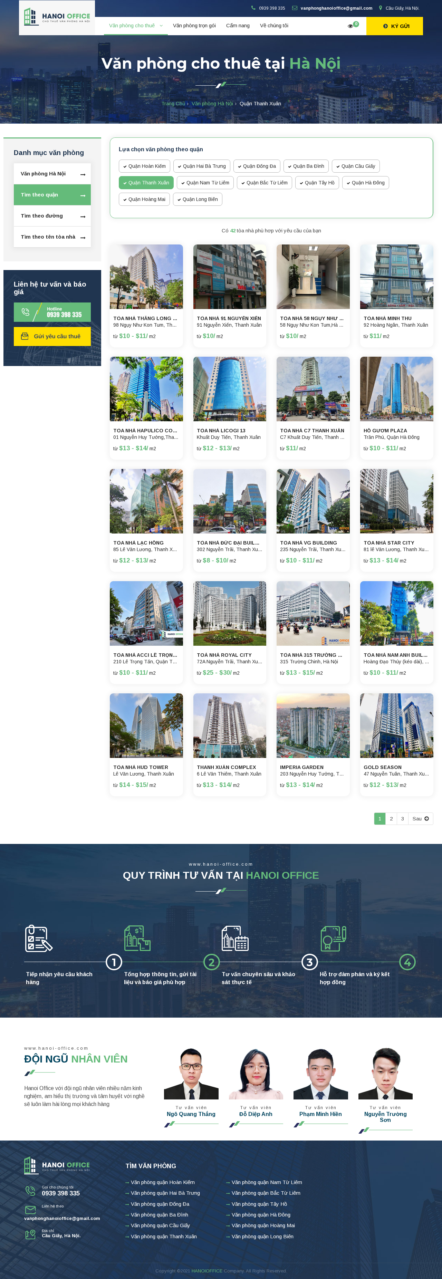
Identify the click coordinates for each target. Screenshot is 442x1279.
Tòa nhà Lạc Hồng (138, 543)
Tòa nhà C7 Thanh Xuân (312, 430)
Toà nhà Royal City (224, 655)
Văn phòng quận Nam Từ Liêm (267, 1182)
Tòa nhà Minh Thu (388, 318)
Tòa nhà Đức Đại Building (230, 543)
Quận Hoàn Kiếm (147, 166)
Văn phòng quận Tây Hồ (259, 1204)
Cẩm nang (238, 25)
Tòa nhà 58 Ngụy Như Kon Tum (313, 318)
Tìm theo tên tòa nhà (48, 237)
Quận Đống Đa (259, 166)
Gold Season (383, 767)
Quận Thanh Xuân (148, 182)
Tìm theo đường (42, 216)
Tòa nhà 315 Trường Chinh (313, 655)
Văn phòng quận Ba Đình (159, 1215)
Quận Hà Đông (368, 182)
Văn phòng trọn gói (194, 25)
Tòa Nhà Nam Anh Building (397, 655)
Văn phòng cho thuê (132, 25)
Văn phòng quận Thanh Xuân (164, 1236)
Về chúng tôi (274, 25)
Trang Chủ (173, 103)
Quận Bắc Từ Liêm (267, 182)
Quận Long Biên (200, 199)
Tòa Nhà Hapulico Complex (146, 430)
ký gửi (400, 26)
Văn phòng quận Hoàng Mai (263, 1225)
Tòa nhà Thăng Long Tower (146, 318)
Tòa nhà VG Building (308, 543)
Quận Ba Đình (308, 166)
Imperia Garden (302, 767)
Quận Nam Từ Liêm (207, 182)
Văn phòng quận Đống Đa (160, 1204)
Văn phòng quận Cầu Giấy (160, 1225)
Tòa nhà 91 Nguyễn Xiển (229, 318)
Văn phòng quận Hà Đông (261, 1215)
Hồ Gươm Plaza (385, 430)
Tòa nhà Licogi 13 (221, 430)
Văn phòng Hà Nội (212, 103)
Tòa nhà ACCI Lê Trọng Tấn (146, 655)
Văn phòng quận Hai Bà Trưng (165, 1193)
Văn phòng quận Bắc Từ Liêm (266, 1193)
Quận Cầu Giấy (358, 166)
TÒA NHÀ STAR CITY (389, 543)
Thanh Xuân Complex (226, 767)
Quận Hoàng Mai (146, 199)
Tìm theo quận (39, 195)
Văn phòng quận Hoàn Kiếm (163, 1182)
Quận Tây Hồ (320, 182)
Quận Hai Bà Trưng (204, 166)
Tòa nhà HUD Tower (140, 767)
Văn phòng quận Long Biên (263, 1236)
